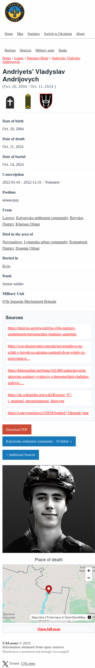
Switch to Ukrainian (58, 34)
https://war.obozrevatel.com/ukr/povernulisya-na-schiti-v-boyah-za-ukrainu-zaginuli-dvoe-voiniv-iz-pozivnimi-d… (47, 352)
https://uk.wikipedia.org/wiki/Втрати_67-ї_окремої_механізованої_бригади (40, 398)
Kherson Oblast (28, 224)
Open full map (49, 629)
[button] (49, 590)
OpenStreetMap (75, 617)
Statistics (34, 34)
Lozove (8, 218)
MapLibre (38, 617)
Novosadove (12, 242)
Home (9, 34)
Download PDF (17, 430)
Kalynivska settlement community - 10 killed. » (39, 441)
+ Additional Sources (20, 455)
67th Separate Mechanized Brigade (29, 301)
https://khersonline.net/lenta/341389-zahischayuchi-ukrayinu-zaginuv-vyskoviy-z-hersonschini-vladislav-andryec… (49, 376)
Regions (10, 50)
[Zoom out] (88, 577)
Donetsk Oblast (27, 248)
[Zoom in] (88, 570)
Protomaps (54, 617)
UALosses (28, 664)
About (80, 34)
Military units (45, 50)
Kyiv (6, 266)
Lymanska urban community (45, 242)
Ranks (63, 50)
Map (20, 34)
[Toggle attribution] (89, 617)
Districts (25, 50)
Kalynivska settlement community (42, 218)
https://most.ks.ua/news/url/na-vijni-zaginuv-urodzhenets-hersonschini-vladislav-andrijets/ (42, 331)
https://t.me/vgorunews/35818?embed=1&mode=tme (48, 413)
